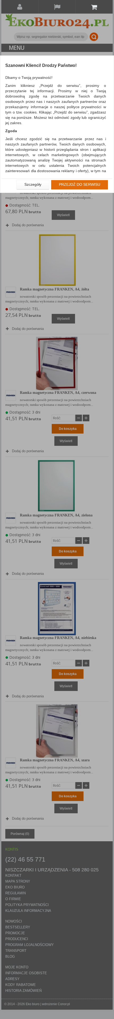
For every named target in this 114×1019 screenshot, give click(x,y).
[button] (32, 184)
